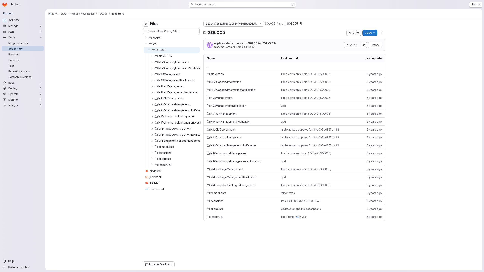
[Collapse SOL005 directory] (149, 50)
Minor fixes (288, 193)
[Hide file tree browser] (146, 24)
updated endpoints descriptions (301, 208)
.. (207, 66)
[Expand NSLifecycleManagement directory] (152, 104)
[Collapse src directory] (146, 44)
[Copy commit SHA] (364, 45)
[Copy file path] (302, 24)
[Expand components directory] (152, 146)
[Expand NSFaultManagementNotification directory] (152, 92)
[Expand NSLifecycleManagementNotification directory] (152, 110)
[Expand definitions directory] (152, 153)
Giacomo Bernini (223, 47)
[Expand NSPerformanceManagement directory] (152, 116)
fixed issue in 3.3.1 (294, 216)
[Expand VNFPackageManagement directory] (152, 128)
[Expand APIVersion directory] (152, 56)
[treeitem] (172, 38)
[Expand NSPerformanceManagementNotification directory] (152, 122)
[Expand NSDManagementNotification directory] (152, 80)
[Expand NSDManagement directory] (152, 74)
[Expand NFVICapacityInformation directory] (152, 62)
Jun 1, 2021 (249, 47)
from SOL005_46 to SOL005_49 (300, 200)
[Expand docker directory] (146, 38)
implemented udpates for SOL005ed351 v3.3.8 (245, 43)
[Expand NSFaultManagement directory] (152, 86)
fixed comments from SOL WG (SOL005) (306, 74)
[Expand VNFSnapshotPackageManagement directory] (152, 140)
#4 (297, 216)
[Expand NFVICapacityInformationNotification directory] (152, 68)
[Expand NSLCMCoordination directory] (152, 98)
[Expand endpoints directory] (152, 159)
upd (283, 105)
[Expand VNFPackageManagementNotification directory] (152, 134)
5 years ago (374, 74)
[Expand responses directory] (152, 165)
